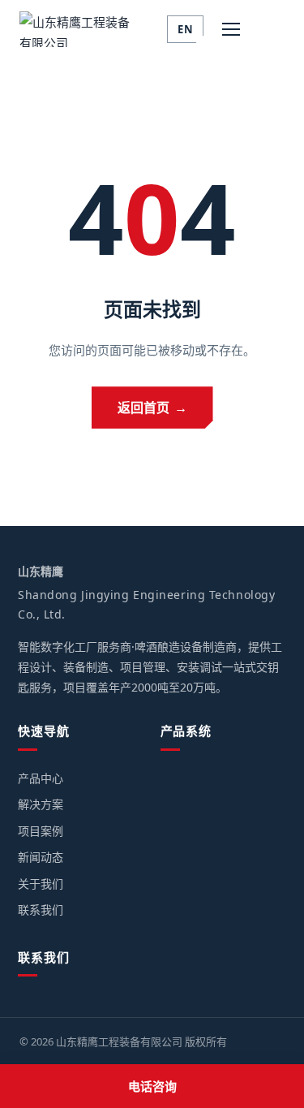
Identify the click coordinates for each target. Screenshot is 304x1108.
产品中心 (40, 778)
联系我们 (40, 909)
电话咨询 (152, 1086)
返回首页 (152, 407)
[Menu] (231, 29)
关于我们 (40, 883)
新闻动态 (40, 856)
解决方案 (40, 804)
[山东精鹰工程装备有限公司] (80, 29)
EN (185, 29)
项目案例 (40, 831)
